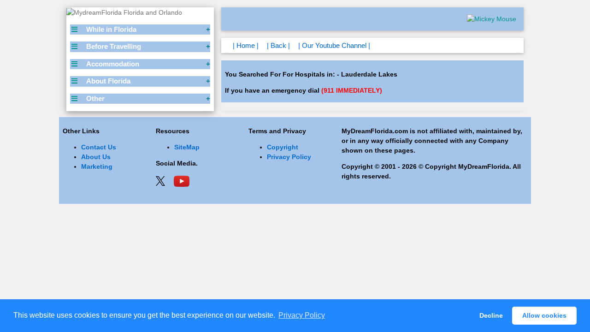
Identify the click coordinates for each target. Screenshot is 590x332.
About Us (96, 156)
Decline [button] (491, 315)
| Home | (245, 45)
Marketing (96, 166)
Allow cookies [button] (544, 315)
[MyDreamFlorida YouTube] (181, 180)
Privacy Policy (289, 156)
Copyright (282, 147)
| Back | (278, 45)
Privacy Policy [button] (301, 315)
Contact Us (98, 147)
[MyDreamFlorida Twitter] (160, 180)
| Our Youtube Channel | (334, 45)
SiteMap (187, 147)
